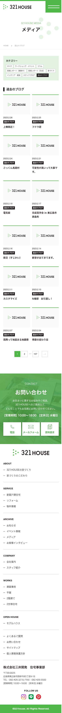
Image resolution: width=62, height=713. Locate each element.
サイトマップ (13, 648)
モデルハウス (13, 623)
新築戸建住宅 (14, 495)
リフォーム (12, 500)
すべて (9, 66)
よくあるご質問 (15, 636)
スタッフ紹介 (13, 567)
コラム (39, 66)
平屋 (9, 592)
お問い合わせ (14, 642)
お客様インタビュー (17, 543)
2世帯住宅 (12, 604)
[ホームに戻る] (17, 6)
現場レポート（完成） (36, 71)
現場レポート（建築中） (16, 71)
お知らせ (11, 525)
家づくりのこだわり (17, 475)
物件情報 (11, 506)
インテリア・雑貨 (13, 75)
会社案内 (11, 562)
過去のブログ (43, 75)
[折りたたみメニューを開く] (53, 7)
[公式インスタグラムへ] (23, 696)
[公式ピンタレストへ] (38, 696)
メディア (11, 537)
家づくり (51, 71)
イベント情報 (13, 531)
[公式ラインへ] (31, 696)
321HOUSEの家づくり (19, 470)
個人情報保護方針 (16, 653)
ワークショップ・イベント (24, 66)
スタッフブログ (29, 75)
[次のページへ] (45, 354)
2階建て (11, 598)
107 (35, 354)
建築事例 (11, 587)
